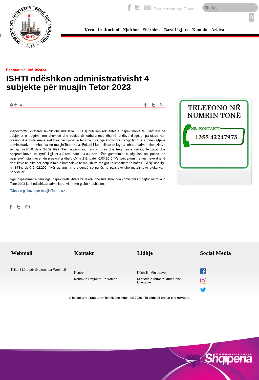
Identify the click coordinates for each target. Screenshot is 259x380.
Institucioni (108, 29)
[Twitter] (137, 7)
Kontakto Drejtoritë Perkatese (95, 279)
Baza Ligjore (176, 29)
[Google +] (162, 105)
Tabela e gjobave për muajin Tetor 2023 (38, 191)
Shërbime (152, 29)
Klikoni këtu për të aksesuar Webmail (38, 270)
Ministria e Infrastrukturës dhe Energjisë (159, 280)
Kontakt (200, 29)
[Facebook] (129, 7)
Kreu (89, 29)
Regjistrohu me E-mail (175, 8)
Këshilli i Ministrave (151, 273)
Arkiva (217, 29)
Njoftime (131, 29)
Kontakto (80, 273)
